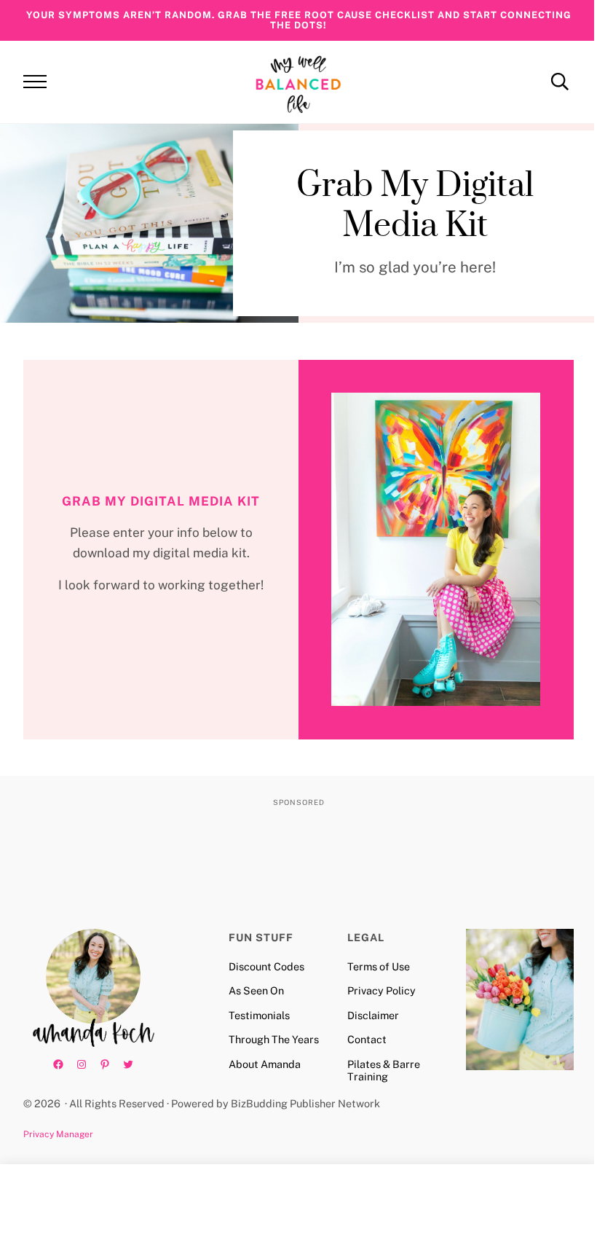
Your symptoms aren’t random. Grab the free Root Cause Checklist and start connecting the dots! (299, 20)
